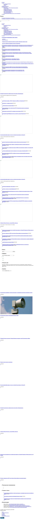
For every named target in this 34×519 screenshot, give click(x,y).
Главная (3, 2)
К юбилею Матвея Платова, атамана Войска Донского (11, 59)
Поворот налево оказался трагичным (8, 56)
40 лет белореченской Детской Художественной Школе (18, 507)
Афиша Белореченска (5, 6)
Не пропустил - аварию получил (7, 103)
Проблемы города (5, 28)
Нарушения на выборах (7, 12)
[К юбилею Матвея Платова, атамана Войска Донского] (10, 58)
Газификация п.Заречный (8, 32)
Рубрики (3, 255)
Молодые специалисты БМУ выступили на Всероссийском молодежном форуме (15, 67)
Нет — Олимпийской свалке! (8, 11)
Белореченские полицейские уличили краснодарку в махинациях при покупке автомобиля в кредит (16, 292)
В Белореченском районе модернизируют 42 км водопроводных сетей (13, 70)
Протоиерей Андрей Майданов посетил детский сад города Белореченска (13, 113)
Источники (4, 515)
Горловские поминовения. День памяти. (8, 186)
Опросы (3, 14)
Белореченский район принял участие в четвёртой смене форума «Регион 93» (12, 179)
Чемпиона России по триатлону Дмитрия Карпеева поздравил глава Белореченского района (17, 53)
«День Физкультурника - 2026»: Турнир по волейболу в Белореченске (13, 100)
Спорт (5, 5)
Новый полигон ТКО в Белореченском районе (11, 7)
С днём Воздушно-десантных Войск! (8, 105)
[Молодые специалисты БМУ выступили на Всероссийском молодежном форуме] (14, 66)
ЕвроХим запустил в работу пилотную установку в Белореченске (20, 505)
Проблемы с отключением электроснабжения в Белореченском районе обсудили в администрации (17, 18)
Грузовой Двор (6, 8)
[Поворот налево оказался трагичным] (8, 55)
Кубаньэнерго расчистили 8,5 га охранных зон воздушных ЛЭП (12, 111)
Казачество (5, 4)
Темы (3, 24)
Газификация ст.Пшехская (8, 10)
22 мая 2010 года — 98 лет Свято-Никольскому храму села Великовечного (20, 506)
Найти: (3, 251)
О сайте (3, 513)
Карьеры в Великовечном (8, 9)
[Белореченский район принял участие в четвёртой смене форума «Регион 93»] (16, 133)
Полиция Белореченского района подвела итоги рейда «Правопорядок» (11, 93)
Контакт (3, 514)
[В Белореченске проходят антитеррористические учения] (11, 49)
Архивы (3, 270)
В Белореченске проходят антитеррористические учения (9, 315)
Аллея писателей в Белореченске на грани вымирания (12, 13)
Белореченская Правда (7, 3)
